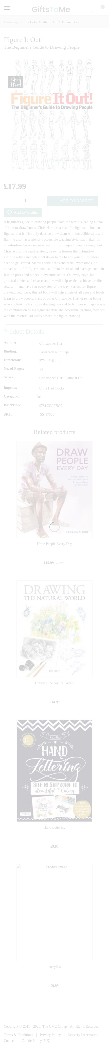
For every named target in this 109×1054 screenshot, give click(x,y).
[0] (99, 8)
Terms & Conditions (18, 1035)
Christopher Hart (51, 343)
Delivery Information (83, 1035)
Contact (9, 1041)
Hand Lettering (54, 827)
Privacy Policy (50, 1035)
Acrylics (55, 967)
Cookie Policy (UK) (36, 1041)
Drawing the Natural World (54, 683)
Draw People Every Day (54, 544)
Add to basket (76, 201)
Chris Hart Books (51, 388)
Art (39, 397)
